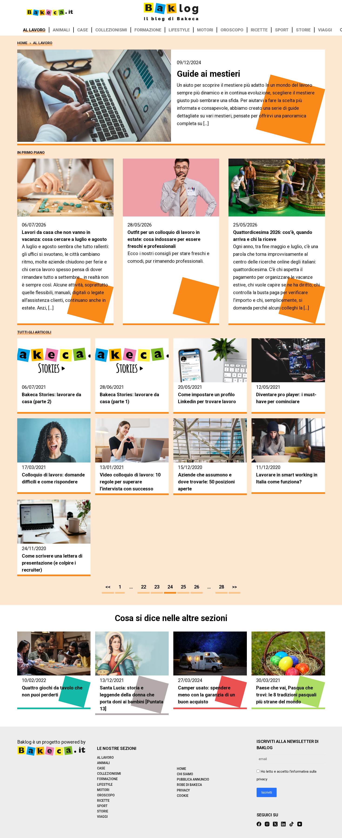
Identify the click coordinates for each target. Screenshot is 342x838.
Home (181, 769)
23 (156, 587)
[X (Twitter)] (275, 824)
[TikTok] (291, 824)
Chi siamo (185, 774)
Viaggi (325, 29)
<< (108, 587)
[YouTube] (299, 824)
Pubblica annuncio (193, 779)
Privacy (183, 790)
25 (183, 587)
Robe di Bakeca (189, 785)
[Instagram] (267, 824)
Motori (205, 29)
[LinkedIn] (283, 824)
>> (234, 587)
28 (221, 587)
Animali (61, 29)
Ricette (259, 29)
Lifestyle (179, 29)
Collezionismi (111, 29)
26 (196, 587)
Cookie (182, 796)
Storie (303, 29)
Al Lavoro (34, 29)
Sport (281, 29)
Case (82, 29)
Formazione (147, 29)
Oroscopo (232, 29)
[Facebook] (259, 824)
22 (143, 587)
